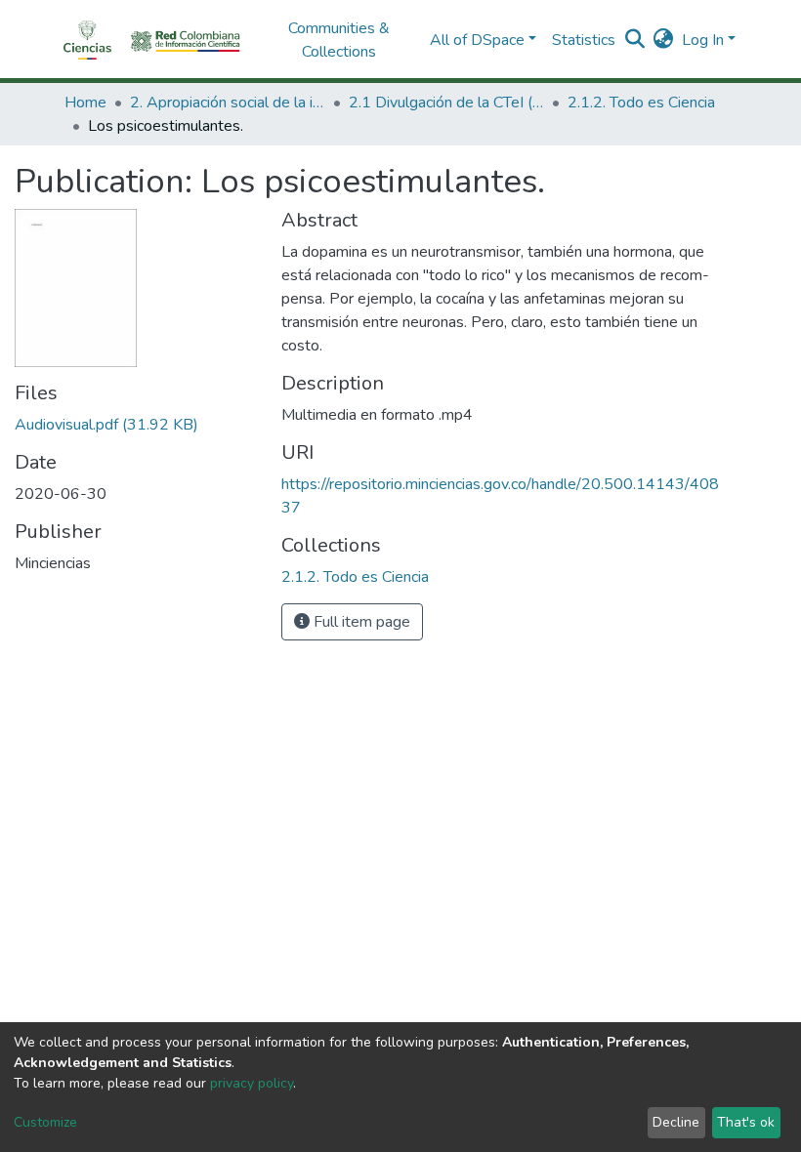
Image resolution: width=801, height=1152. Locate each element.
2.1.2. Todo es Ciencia (641, 102)
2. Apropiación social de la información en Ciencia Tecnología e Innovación (227, 102)
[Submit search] (635, 40)
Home (85, 102)
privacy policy (251, 1083)
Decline (676, 1122)
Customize (45, 1122)
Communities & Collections (339, 40)
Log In (703, 40)
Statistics (583, 40)
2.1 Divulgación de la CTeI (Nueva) (446, 102)
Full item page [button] (360, 622)
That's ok (746, 1122)
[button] (664, 40)
